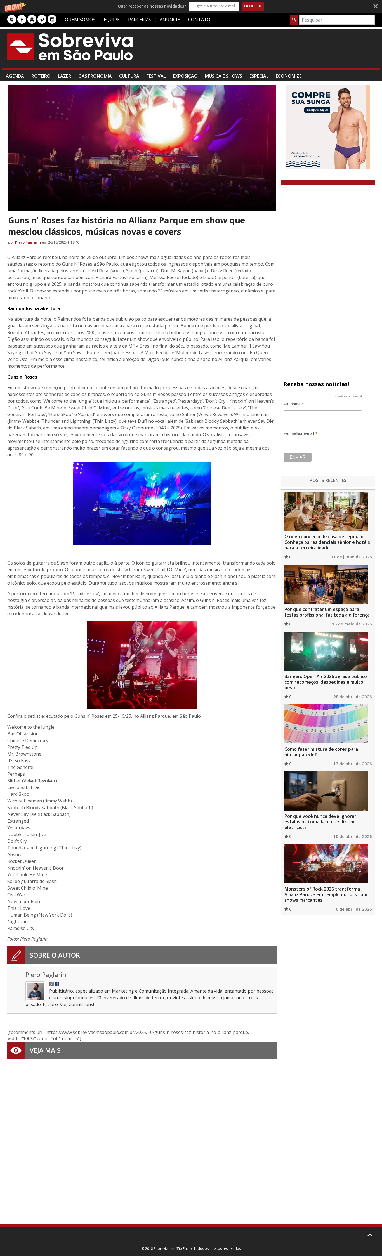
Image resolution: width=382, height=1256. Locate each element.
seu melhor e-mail (301, 434)
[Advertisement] (273, 51)
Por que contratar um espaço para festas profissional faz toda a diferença (327, 612)
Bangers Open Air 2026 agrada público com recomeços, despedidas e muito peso (325, 682)
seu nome (294, 405)
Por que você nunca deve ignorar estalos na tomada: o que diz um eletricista (320, 821)
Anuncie (170, 19)
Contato (199, 19)
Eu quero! (253, 6)
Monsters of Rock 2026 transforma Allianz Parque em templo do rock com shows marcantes (325, 894)
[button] (191, 6)
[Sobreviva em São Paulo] (70, 46)
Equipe (112, 19)
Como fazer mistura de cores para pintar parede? (321, 752)
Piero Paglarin (28, 242)
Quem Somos (80, 19)
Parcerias (139, 19)
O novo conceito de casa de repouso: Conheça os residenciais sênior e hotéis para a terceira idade (327, 542)
